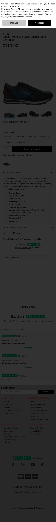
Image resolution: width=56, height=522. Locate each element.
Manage (14, 23)
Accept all (39, 23)
